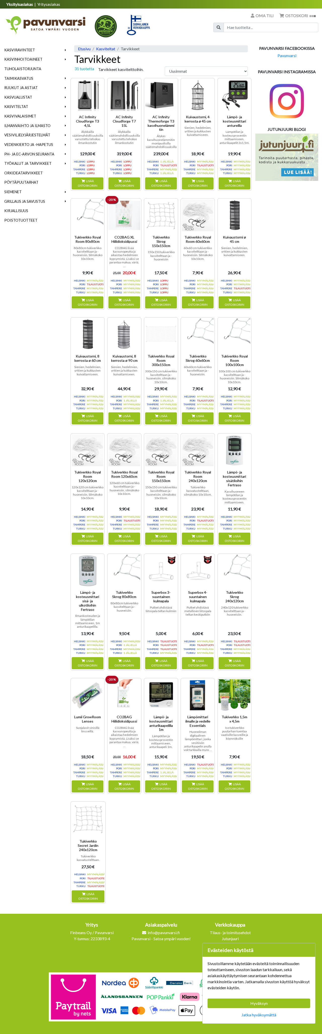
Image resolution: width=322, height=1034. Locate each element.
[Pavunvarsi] (46, 24)
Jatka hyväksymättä (259, 1014)
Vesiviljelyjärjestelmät (27, 135)
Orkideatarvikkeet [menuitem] (23, 173)
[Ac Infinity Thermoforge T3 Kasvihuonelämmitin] (161, 95)
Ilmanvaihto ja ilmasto (27, 126)
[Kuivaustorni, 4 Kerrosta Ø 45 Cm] (198, 95)
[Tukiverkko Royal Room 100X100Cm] (234, 334)
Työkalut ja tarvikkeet (28, 163)
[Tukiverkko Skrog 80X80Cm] (124, 570)
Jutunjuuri (230, 938)
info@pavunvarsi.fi (164, 932)
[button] (65, 50)
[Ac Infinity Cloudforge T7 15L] (124, 95)
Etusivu (84, 48)
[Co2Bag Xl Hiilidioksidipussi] (124, 215)
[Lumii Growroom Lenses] (87, 695)
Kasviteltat (16, 106)
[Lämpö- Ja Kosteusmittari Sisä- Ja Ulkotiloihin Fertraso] (87, 570)
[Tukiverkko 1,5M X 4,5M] (234, 695)
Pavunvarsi (286, 55)
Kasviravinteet (19, 50)
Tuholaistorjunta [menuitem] (22, 69)
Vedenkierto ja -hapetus (28, 144)
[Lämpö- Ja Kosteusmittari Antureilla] (234, 95)
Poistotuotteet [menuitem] (20, 220)
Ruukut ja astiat (21, 88)
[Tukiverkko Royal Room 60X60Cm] (198, 215)
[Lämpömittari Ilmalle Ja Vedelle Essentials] (198, 695)
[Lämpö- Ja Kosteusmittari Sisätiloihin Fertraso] (234, 450)
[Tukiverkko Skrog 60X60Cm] (198, 334)
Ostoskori (297, 15)
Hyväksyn (259, 1003)
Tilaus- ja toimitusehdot (230, 932)
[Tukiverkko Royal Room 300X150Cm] (161, 334)
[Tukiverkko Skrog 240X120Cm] (234, 570)
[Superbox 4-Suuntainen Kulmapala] (198, 570)
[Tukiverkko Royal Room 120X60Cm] (124, 450)
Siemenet (13, 192)
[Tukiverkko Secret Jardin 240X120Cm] (88, 819)
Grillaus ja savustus (24, 201)
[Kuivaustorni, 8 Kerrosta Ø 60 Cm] (87, 334)
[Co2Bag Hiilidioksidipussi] (124, 695)
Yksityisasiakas (20, 4)
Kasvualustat (18, 97)
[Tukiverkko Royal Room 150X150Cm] (161, 450)
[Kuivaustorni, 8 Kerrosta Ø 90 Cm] (124, 334)
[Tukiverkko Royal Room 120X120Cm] (87, 450)
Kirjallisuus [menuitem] (16, 211)
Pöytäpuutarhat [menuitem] (21, 182)
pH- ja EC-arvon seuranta (29, 154)
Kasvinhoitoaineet (23, 59)
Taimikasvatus (18, 78)
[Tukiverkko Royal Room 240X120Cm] (198, 450)
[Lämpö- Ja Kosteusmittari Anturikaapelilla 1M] (161, 695)
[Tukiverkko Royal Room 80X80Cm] (87, 215)
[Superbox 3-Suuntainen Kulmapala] (161, 570)
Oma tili (264, 15)
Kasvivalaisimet (20, 116)
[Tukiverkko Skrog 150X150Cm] (161, 215)
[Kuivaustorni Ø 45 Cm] (234, 215)
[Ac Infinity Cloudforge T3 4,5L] (87, 95)
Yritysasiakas (48, 4)
